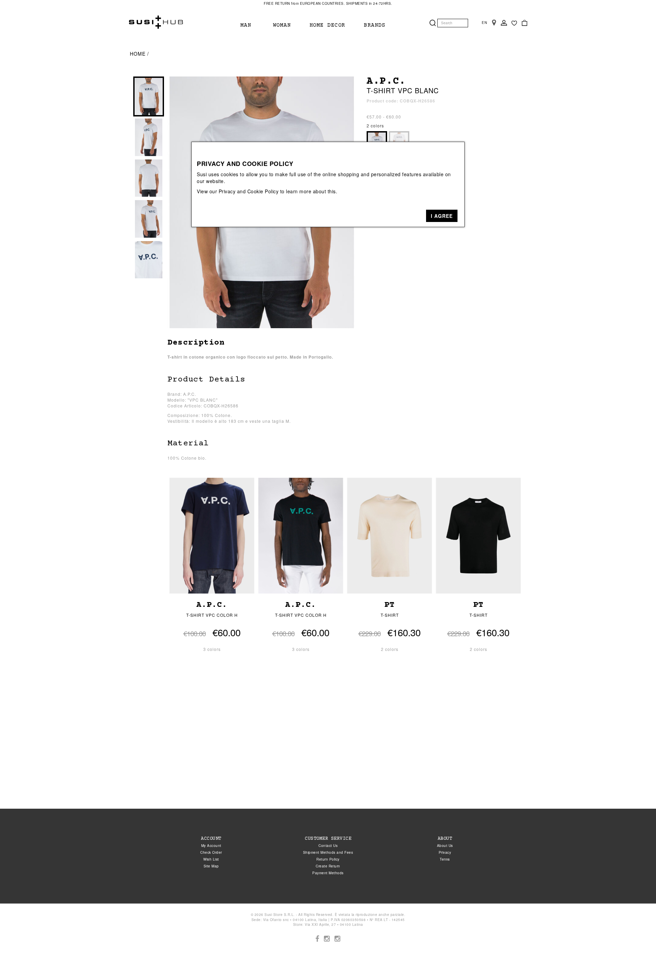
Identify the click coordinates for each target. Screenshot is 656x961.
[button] (441, 216)
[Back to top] (636, 941)
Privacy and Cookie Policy (249, 191)
